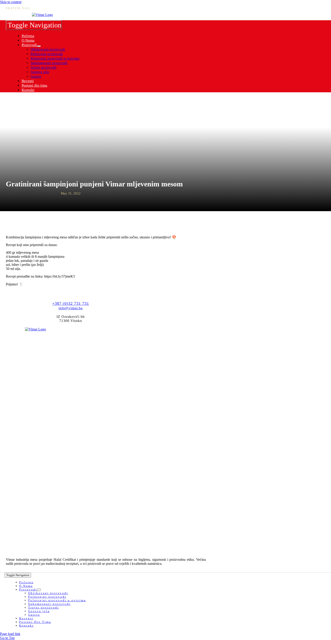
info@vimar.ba (71, 308)
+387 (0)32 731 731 (70, 303)
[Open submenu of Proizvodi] (39, 46)
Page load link (10, 634)
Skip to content (10, 2)
